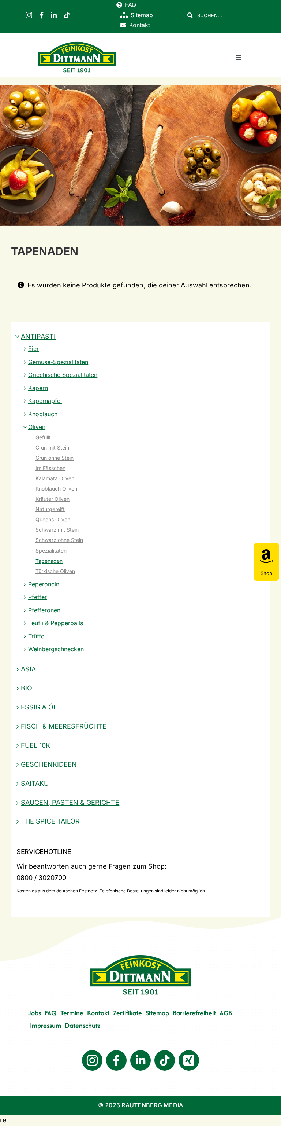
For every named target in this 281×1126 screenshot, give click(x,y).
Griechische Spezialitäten (62, 374)
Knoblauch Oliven (56, 488)
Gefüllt (43, 437)
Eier (33, 348)
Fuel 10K (35, 745)
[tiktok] (67, 15)
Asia (28, 669)
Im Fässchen (50, 468)
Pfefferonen (44, 610)
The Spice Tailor (50, 821)
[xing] (189, 1060)
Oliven (36, 426)
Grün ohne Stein (54, 458)
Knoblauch (42, 414)
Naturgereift (50, 509)
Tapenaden (49, 561)
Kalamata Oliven (54, 478)
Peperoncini (44, 584)
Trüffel (37, 636)
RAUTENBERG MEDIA (152, 1105)
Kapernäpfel (45, 400)
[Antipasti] (140, 155)
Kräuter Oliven (52, 499)
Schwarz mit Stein (57, 530)
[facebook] (42, 15)
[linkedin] (54, 15)
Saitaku (35, 783)
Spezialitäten (51, 550)
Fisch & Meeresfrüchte (63, 726)
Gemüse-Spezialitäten (58, 362)
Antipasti (38, 336)
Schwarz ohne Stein (59, 540)
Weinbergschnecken (56, 649)
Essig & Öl (39, 707)
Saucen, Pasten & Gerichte (70, 802)
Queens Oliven (52, 519)
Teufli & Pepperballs (55, 623)
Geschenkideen (49, 764)
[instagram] (29, 15)
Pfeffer (37, 597)
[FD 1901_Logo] (77, 43)
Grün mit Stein (52, 447)
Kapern (38, 388)
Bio (26, 688)
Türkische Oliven (55, 571)
